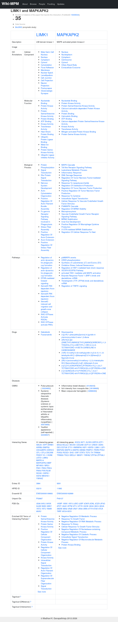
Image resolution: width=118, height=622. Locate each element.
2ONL (92, 503)
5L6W (38, 506)
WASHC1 (46, 475)
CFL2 (43, 452)
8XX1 (69, 511)
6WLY (49, 506)
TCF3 (88, 452)
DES (59, 447)
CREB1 (95, 444)
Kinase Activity (47, 124)
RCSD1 (66, 452)
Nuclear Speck (47, 72)
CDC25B (80, 444)
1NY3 (70, 503)
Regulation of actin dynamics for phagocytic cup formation (47, 261)
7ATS (38, 508)
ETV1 (70, 447)
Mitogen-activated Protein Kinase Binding (78, 131)
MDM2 (82, 450)
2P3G (102, 503)
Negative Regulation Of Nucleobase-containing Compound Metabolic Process (80, 530)
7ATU (43, 508)
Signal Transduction (46, 171)
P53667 (39, 498)
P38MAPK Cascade (69, 206)
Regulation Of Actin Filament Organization (47, 570)
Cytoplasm (45, 59)
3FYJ (75, 506)
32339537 (45, 434)
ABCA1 (39, 444)
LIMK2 (45, 457)
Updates (60, 4)
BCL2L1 (65, 444)
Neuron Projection (45, 84)
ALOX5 (89, 442)
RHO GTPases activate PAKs (47, 323)
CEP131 (87, 444)
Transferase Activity (46, 127)
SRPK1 (46, 473)
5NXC (44, 506)
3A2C (64, 506)
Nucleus (44, 57)
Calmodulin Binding (69, 116)
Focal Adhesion (47, 67)
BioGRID (18, 27)
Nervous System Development (46, 185)
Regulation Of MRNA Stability (73, 208)
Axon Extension (47, 239)
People (42, 4)
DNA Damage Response (71, 175)
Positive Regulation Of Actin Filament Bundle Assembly (47, 203)
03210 (38, 488)
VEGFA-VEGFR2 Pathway (72, 270)
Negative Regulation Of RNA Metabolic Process (81, 521)
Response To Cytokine (70, 195)
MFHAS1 (40, 465)
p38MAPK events (68, 257)
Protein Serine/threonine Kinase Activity (47, 113)
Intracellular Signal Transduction (74, 198)
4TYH (90, 508)
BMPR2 (46, 447)
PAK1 (38, 468)
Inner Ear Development (71, 221)
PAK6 (38, 470)
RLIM (48, 470)
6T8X (95, 508)
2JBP (81, 503)
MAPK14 (40, 460)
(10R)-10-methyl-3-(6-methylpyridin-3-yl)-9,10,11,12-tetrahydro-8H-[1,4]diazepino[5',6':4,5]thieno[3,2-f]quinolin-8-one (82, 355)
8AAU (38, 511)
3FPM (69, 506)
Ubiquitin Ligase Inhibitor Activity (47, 156)
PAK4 (49, 468)
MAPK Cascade (68, 164)
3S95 (38, 503)
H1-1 (45, 455)
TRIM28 (97, 452)
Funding (51, 4)
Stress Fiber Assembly (46, 228)
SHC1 (72, 452)
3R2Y (75, 508)
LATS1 (39, 457)
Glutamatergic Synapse (47, 92)
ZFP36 (94, 455)
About (25, 4)
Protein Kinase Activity (47, 107)
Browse (33, 4)
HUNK (50, 455)
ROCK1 (39, 473)
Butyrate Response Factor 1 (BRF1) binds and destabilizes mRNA (80, 276)
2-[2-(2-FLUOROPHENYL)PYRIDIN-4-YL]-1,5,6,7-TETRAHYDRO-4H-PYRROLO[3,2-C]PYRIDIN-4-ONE (83, 367)
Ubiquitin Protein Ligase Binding (47, 139)
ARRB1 (50, 444)
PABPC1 (89, 450)
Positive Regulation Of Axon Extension (47, 235)
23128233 (90, 385)
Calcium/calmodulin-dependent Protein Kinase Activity (80, 109)
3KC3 (96, 506)
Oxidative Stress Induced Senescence (77, 265)
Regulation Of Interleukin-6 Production (77, 185)
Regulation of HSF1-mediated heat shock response (82, 267)
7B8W (49, 508)
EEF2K (64, 447)
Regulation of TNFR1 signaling (74, 286)
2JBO (75, 503)
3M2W (59, 508)
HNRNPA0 (77, 447)
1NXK (65, 503)
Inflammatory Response (71, 172)
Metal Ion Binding (45, 145)
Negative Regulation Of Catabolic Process (79, 534)
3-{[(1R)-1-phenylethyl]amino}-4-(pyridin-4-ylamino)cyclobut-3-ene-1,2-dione (78, 336)
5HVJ (43, 503)
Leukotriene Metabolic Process (74, 170)
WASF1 (80, 455)
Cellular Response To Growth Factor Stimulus (80, 526)
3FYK (80, 506)
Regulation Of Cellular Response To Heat (78, 232)
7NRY (59, 511)
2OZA (97, 503)
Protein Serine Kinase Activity (47, 151)
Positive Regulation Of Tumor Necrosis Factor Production (80, 192)
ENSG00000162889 (65, 493)
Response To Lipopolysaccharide (75, 183)
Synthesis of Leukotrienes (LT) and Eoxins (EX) (81, 262)
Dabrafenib (45, 332)
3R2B (70, 508)
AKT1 (83, 442)
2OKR (86, 503)
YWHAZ (39, 478)
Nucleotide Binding (45, 102)
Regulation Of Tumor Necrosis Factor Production (81, 188)
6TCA (100, 508)
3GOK (85, 506)
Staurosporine (67, 332)
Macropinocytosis (68, 211)
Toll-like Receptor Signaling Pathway (76, 167)
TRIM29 (60, 455)
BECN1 (73, 444)
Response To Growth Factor (73, 518)
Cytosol (44, 62)
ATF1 (101, 442)
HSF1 (84, 447)
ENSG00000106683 (44, 493)
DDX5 (100, 444)
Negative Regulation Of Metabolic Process (79, 516)
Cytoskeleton (46, 64)
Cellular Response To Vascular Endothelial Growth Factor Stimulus (82, 202)
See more (42, 591)
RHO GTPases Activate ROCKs (47, 317)
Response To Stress (69, 524)
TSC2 (66, 455)
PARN (96, 450)
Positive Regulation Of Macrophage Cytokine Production (80, 225)
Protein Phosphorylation (47, 166)
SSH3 (38, 475)
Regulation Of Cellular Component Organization (46, 551)
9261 (59, 483)
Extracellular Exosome (70, 67)
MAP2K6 (60, 450)
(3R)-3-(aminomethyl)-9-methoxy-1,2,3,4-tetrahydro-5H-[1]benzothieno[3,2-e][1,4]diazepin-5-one (82, 361)
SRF (77, 452)
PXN (43, 470)
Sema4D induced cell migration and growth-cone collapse (46, 306)
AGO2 (77, 442)
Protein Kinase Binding (70, 544)
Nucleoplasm (66, 54)
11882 (59, 488)
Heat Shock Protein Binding (47, 133)
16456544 (75, 14)
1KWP (59, 503)
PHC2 (102, 450)
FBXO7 (39, 455)
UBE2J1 (72, 455)
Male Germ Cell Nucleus (47, 53)
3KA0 (91, 506)
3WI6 (85, 508)
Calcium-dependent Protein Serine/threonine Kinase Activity (82, 122)
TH (92, 452)
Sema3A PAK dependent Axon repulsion (47, 288)
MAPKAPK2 (68, 34)
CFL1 (38, 452)
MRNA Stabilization (69, 219)
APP (45, 444)
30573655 (45, 424)
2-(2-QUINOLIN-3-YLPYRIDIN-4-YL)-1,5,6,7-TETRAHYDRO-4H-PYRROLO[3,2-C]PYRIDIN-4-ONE (83, 372)
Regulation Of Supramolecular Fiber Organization (47, 579)
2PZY (59, 506)
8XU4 (64, 511)
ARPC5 (95, 442)
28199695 (94, 388)
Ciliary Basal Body (69, 64)
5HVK (48, 503)
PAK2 (44, 468)
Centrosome (66, 59)
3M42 (65, 508)
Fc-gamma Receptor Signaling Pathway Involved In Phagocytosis (46, 218)
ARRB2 (39, 447)
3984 (38, 483)
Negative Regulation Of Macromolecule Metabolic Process (82, 540)
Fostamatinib (46, 334)
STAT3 (82, 452)
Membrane (45, 70)
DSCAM (49, 452)
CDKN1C (50, 450)
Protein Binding (47, 118)
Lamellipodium (47, 75)
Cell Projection (47, 80)
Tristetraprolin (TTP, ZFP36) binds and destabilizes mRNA (82, 282)
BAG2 (59, 444)
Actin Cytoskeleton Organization (46, 193)
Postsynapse (46, 88)
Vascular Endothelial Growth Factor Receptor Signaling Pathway (80, 215)
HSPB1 (91, 447)
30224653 (46, 388)
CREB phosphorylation (70, 260)
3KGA (101, 506)
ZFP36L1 (101, 455)
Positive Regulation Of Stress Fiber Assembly (46, 246)
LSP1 (103, 447)
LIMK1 (42, 34)
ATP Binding (46, 121)
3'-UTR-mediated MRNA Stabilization (76, 229)
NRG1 (47, 465)
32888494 (92, 390)
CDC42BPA (41, 450)
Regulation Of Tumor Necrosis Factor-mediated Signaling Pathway (80, 179)
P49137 (60, 498)
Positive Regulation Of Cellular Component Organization (46, 534)
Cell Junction (46, 77)
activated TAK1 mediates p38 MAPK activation (81, 273)
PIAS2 (59, 452)
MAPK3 (76, 450)
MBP (49, 462)
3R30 (80, 508)
